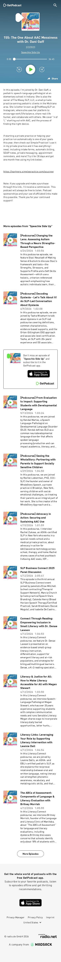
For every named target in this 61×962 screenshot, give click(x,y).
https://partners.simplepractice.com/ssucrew (28, 172)
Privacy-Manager (15, 917)
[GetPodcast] (12, 5)
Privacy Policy (35, 917)
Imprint (50, 917)
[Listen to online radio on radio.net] (47, 936)
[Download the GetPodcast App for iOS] (38, 374)
